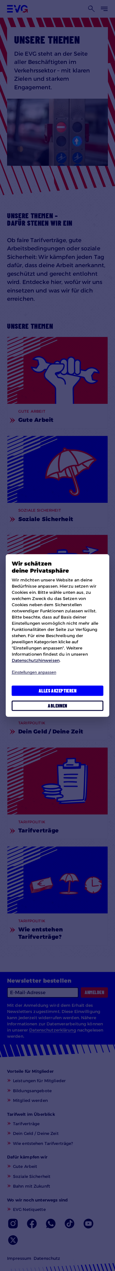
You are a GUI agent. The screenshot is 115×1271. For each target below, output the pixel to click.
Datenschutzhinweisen (36, 660)
